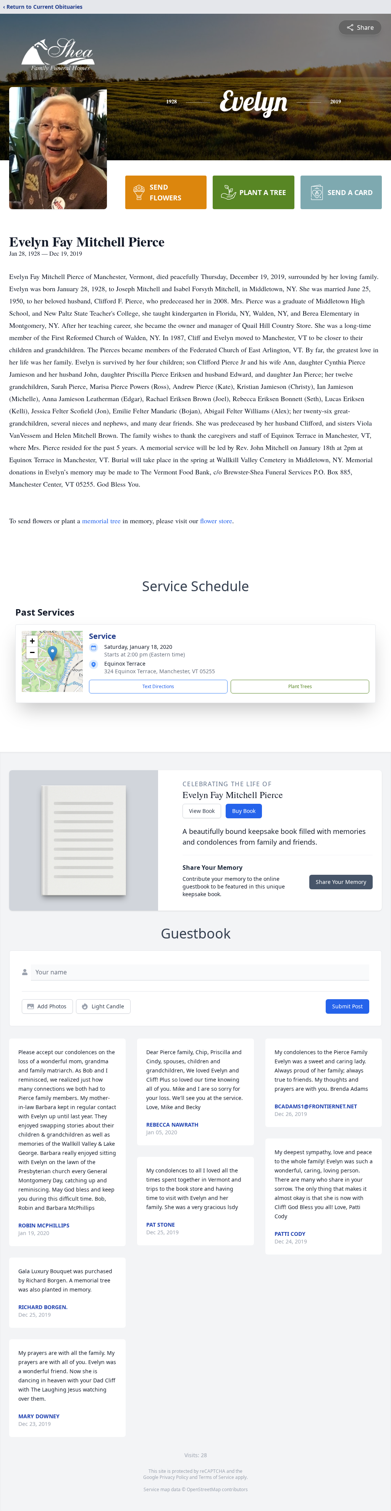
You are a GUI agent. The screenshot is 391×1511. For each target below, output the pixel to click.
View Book (202, 810)
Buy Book (243, 810)
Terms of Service (216, 1477)
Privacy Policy (174, 1477)
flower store (216, 520)
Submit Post (347, 1006)
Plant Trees (300, 686)
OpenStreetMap (204, 1489)
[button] (52, 653)
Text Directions (158, 686)
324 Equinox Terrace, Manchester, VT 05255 (159, 671)
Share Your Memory (341, 881)
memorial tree (101, 520)
